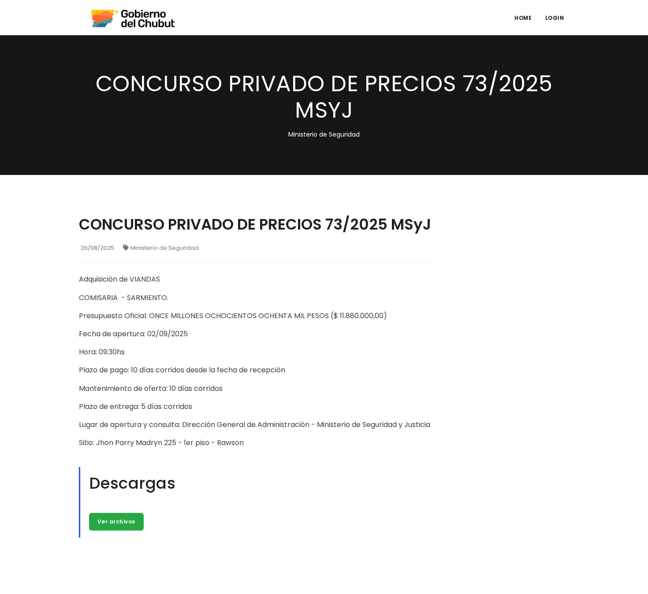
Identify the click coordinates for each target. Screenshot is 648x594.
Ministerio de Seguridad (164, 248)
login (554, 18)
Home (523, 18)
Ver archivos (116, 521)
